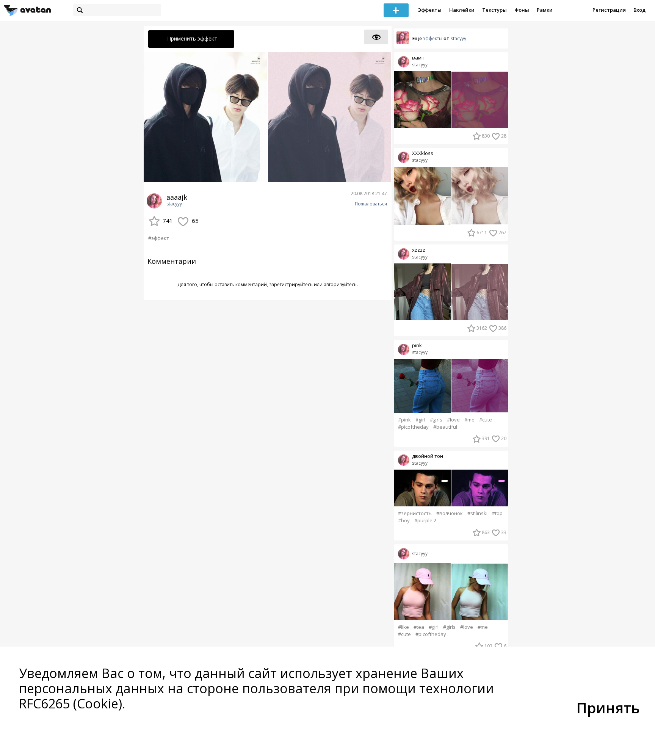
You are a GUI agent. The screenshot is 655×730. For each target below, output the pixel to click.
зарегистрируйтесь (291, 284)
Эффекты (430, 9)
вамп (418, 57)
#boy (404, 520)
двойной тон (427, 456)
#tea (419, 627)
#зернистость (415, 513)
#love (453, 419)
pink (417, 345)
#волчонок (449, 513)
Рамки (545, 9)
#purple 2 (425, 520)
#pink (404, 419)
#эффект (158, 238)
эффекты (432, 38)
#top (497, 513)
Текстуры (494, 9)
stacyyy (174, 204)
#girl (420, 419)
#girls (436, 419)
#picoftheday (413, 427)
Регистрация (609, 9)
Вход (639, 9)
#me (469, 419)
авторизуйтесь (340, 284)
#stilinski (477, 513)
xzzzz (418, 250)
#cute (485, 419)
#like (403, 627)
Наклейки (462, 9)
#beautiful (445, 427)
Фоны (521, 9)
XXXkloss (422, 153)
